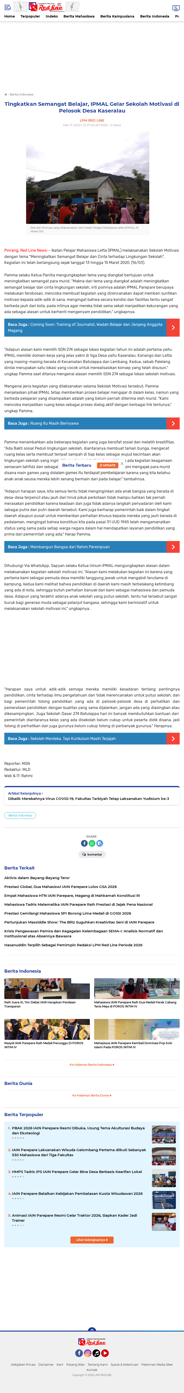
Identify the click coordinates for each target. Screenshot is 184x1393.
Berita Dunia (18, 1083)
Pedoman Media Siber (157, 1364)
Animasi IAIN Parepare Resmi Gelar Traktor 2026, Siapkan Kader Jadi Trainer (74, 1218)
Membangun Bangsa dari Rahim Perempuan (70, 547)
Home (9, 16)
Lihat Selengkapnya (91, 1240)
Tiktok (97, 1359)
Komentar (94, 854)
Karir (60, 1364)
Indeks (52, 16)
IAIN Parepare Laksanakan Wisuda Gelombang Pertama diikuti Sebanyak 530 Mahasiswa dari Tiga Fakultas (79, 1152)
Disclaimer (46, 1364)
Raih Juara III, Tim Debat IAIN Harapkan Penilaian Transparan (40, 1004)
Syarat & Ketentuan (124, 1364)
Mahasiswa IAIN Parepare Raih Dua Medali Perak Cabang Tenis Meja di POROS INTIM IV (135, 1004)
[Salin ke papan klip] (99, 843)
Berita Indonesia (154, 16)
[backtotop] (92, 1331)
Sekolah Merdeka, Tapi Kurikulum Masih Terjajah (73, 738)
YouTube (108, 1359)
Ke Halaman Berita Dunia (90, 1095)
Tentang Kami (98, 1364)
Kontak (92, 1370)
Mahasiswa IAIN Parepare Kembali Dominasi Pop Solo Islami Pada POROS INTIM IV (133, 1045)
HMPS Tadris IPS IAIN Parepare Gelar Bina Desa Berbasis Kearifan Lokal (77, 1171)
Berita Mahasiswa (79, 16)
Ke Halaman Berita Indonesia (91, 1064)
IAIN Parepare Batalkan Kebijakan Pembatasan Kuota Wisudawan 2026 (77, 1193)
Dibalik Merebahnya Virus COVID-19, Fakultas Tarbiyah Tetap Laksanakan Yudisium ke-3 (88, 798)
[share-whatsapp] (92, 843)
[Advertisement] (92, 54)
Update (108, 465)
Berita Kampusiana (117, 16)
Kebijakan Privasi (23, 1364)
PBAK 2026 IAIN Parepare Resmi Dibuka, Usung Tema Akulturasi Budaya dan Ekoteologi (78, 1130)
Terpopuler (30, 16)
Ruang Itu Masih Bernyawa (54, 423)
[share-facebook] (84, 843)
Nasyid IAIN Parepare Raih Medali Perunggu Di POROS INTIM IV (43, 1045)
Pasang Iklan (75, 1364)
